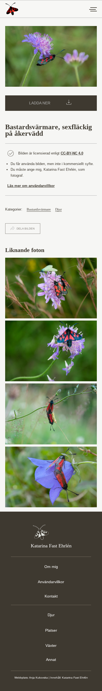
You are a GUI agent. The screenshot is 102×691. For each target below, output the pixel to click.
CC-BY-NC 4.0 (72, 153)
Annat (51, 659)
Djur (58, 209)
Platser (51, 630)
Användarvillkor (51, 582)
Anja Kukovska (38, 677)
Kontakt (51, 596)
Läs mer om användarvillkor (31, 186)
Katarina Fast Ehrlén (75, 677)
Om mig (51, 566)
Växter (51, 645)
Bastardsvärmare (39, 209)
